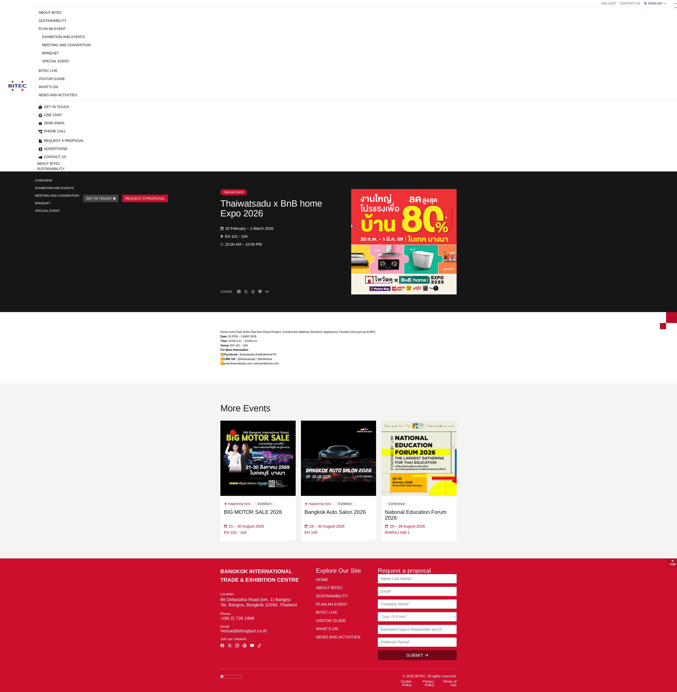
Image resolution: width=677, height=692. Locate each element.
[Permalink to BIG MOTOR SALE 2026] (258, 458)
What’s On (46, 228)
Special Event (55, 61)
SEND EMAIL (54, 123)
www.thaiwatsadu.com (238, 363)
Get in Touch (56, 107)
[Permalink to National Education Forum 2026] (419, 458)
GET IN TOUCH (98, 198)
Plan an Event (52, 29)
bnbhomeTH (268, 354)
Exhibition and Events (63, 37)
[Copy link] (267, 291)
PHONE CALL (55, 131)
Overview (43, 180)
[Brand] (17, 86)
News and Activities (58, 95)
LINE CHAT (53, 115)
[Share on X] (246, 291)
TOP (672, 564)
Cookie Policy (406, 683)
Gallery (609, 3)
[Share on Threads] (253, 291)
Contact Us (630, 3)
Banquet (50, 53)
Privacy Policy (428, 683)
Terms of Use (450, 683)
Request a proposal (64, 141)
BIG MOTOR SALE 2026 (253, 512)
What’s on (48, 87)
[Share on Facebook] (239, 291)
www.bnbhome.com (266, 363)
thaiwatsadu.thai (249, 354)
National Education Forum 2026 (416, 515)
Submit (414, 655)
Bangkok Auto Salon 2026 (335, 512)
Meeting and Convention (66, 45)
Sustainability (52, 21)
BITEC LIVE (48, 71)
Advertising (56, 149)
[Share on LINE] (260, 291)
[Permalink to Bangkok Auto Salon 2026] (338, 458)
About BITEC (50, 12)
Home (322, 580)
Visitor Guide (52, 79)
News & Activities (54, 233)
